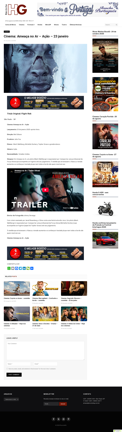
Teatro (64, 24)
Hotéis (40, 24)
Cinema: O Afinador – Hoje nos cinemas (15, 325)
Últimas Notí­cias (76, 24)
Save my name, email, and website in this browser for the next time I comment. (32, 369)
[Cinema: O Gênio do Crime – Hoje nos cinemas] (74, 314)
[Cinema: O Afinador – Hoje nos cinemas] (17, 314)
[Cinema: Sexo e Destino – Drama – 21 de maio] (45, 314)
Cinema (21, 24)
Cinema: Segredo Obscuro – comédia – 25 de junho (71, 299)
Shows (56, 24)
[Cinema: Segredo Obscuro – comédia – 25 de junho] (74, 288)
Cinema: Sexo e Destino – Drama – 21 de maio (44, 325)
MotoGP (48, 24)
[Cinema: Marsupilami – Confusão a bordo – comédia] (45, 288)
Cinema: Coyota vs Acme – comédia (17, 298)
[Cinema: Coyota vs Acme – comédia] (17, 288)
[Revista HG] (16, 9)
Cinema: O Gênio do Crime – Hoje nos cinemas (73, 325)
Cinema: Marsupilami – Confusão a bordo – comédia (44, 299)
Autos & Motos (10, 24)
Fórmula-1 (31, 24)
